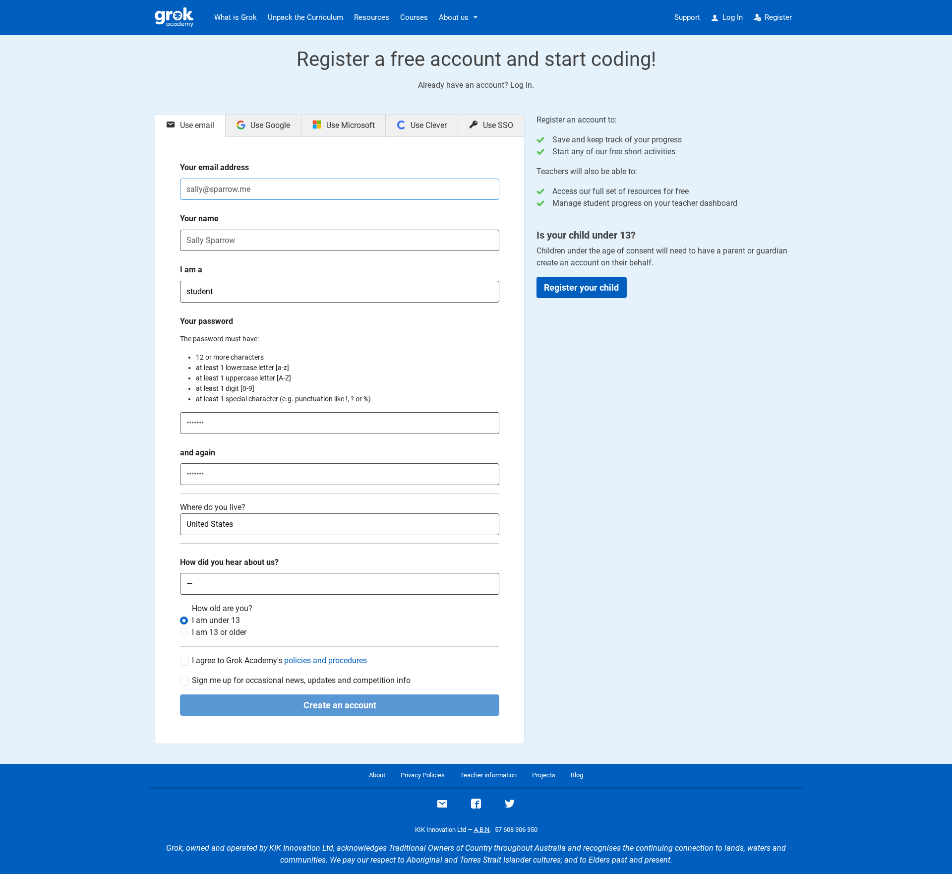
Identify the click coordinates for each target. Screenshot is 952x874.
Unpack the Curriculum (305, 17)
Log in (521, 85)
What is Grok (235, 17)
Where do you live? (212, 507)
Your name (199, 218)
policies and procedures (325, 660)
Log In (732, 17)
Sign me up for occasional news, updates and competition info (301, 680)
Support (687, 17)
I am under (216, 620)
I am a (191, 269)
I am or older (219, 632)
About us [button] (454, 17)
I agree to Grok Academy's (279, 660)
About (377, 775)
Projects (543, 775)
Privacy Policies (423, 775)
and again (197, 452)
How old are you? (222, 608)
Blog (577, 775)
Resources (371, 17)
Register (778, 17)
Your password (206, 321)
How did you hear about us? (229, 562)
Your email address (214, 167)
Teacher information (488, 775)
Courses (414, 17)
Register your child (581, 287)
